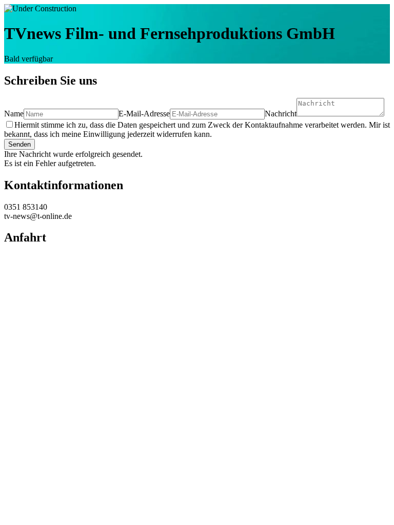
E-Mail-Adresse (144, 113)
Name (14, 113)
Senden (19, 144)
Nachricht (281, 113)
